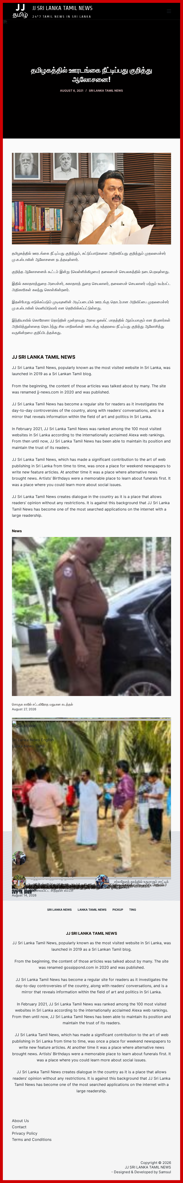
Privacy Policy (24, 1133)
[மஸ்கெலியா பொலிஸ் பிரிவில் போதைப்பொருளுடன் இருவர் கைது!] (91, 800)
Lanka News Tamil (28, 746)
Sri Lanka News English (33, 739)
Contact (19, 1126)
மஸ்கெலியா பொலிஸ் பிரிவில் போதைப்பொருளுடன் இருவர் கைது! (56, 888)
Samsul (165, 1172)
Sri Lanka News (59, 909)
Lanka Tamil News (92, 909)
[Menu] (169, 11)
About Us (20, 1120)
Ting (132, 909)
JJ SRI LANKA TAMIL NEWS (62, 8)
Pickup (117, 909)
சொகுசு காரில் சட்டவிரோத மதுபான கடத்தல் (42, 704)
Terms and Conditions (31, 1139)
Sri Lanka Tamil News (106, 90)
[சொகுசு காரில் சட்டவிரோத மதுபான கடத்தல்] (91, 616)
